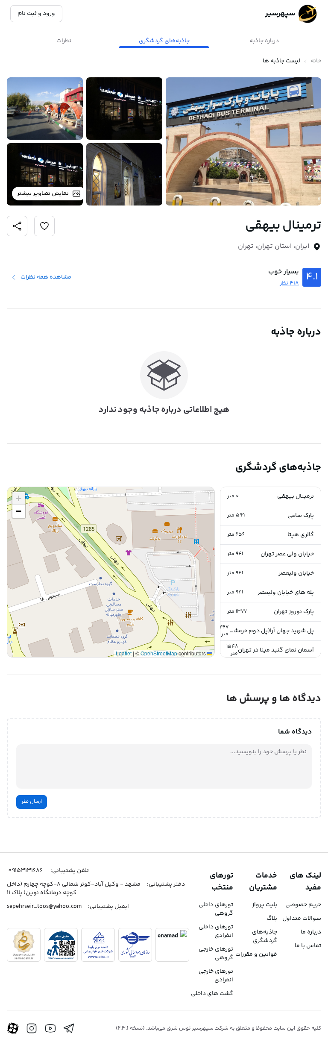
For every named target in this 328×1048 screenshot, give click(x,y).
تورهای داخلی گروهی (216, 909)
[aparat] (13, 1028)
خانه (315, 61)
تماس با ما (308, 946)
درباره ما (311, 932)
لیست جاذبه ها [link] (281, 61)
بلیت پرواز (264, 905)
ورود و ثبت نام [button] (36, 13)
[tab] (264, 41)
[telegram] (69, 1028)
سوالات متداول (301, 918)
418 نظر (289, 283)
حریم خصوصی (303, 905)
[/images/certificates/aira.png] (98, 945)
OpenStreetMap (159, 653)
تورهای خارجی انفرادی (216, 976)
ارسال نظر (31, 802)
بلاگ (271, 918)
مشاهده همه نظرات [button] (45, 277)
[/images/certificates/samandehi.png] (24, 945)
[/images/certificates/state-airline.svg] (135, 945)
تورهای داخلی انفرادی (216, 931)
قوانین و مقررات (256, 954)
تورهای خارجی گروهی (216, 954)
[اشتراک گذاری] (44, 226)
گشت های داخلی (212, 993)
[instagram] (32, 1028)
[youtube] (50, 1028)
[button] (270, 496)
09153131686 (25, 870)
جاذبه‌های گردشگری (264, 936)
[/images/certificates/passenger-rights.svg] (61, 945)
